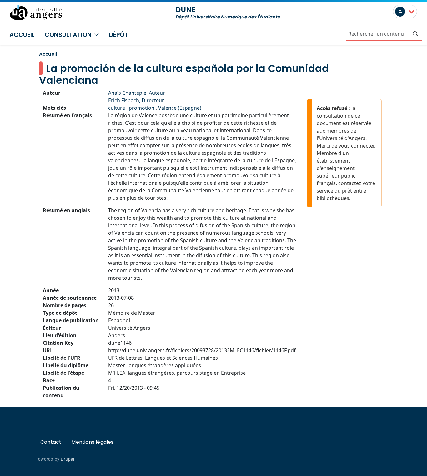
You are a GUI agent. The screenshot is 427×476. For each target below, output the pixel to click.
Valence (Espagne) (179, 107)
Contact (50, 442)
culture (116, 107)
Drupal (67, 459)
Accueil (22, 35)
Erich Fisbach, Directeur (136, 100)
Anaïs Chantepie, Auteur (136, 92)
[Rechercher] (415, 33)
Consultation (69, 35)
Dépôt (118, 35)
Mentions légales (92, 442)
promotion (141, 107)
